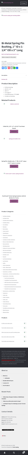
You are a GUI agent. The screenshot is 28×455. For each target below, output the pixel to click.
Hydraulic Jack (6, 254)
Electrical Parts (6, 244)
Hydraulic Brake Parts (7, 252)
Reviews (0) (4, 79)
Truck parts (5, 306)
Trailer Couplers (6, 297)
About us (5, 375)
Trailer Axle (5, 295)
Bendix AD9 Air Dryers (8, 380)
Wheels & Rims (6, 312)
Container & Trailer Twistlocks (9, 239)
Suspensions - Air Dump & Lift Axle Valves (11, 273)
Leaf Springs (5, 261)
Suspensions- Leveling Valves (9, 291)
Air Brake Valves (6, 222)
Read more (14, 131)
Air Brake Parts (6, 218)
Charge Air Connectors (7, 235)
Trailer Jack (5, 299)
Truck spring (16, 447)
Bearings (5, 226)
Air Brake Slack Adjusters (8, 220)
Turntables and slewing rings (8, 308)
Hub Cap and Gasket (7, 250)
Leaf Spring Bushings (7, 258)
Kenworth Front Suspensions (10, 284)
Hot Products (6, 385)
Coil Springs (5, 237)
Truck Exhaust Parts (7, 303)
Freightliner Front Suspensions (10, 280)
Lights (4, 263)
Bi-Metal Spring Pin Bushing (8, 66)
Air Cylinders (5, 224)
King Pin (4, 256)
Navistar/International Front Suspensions (12, 286)
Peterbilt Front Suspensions (10, 288)
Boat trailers (5, 229)
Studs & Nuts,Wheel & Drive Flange (10, 269)
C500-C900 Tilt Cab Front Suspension (15, 9)
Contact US (6, 383)
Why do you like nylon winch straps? (12, 401)
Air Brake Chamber (6, 216)
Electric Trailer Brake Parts (8, 241)
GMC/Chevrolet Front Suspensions (11, 282)
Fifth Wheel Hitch (6, 246)
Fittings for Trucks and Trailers (9, 248)
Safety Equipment (6, 265)
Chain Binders (5, 233)
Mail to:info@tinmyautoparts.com (10, 54)
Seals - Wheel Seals (7, 267)
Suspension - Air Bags (7, 271)
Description (4, 75)
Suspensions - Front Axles (11, 8)
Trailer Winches (6, 301)
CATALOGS (7, 378)
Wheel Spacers (6, 310)
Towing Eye (5, 293)
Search (14, 452)
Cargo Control (6, 231)
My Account (4, 452)
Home (4, 8)
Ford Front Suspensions (9, 278)
